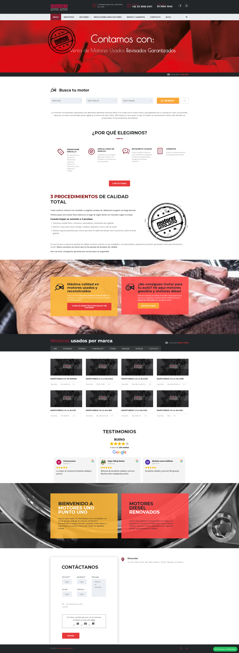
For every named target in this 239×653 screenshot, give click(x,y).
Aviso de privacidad (64, 648)
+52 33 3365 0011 (142, 6)
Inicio (56, 17)
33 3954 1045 (164, 6)
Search (169, 100)
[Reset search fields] (184, 101)
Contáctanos (119, 183)
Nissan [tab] (125, 349)
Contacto (155, 17)
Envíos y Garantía (136, 17)
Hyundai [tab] (67, 349)
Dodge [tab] (139, 349)
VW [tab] (55, 349)
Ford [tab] (113, 349)
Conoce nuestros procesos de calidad (89, 307)
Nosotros (69, 17)
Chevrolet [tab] (98, 349)
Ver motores (148, 306)
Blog (168, 17)
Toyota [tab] (153, 349)
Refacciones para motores (108, 17)
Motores (84, 17)
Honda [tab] (82, 349)
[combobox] (66, 101)
